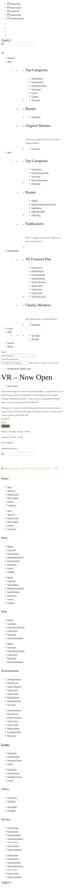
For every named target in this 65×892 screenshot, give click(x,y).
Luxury (34, 93)
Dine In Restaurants (39, 180)
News (9, 487)
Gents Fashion (37, 78)
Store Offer (35, 335)
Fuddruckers (36, 208)
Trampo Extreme (38, 278)
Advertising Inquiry (15, 839)
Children (35, 96)
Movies (10, 346)
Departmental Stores (15, 557)
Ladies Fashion (37, 82)
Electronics (36, 89)
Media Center (25, 368)
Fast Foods (35, 176)
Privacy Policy (13, 846)
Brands (10, 546)
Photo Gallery (13, 498)
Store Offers (12, 798)
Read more (35, 324)
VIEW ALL (36, 117)
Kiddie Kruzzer (37, 271)
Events (10, 328)
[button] (32, 352)
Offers (9, 332)
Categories (11, 550)
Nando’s (34, 201)
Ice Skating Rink (38, 275)
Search (4, 355)
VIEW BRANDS (38, 211)
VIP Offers (11, 801)
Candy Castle (36, 293)
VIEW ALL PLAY (38, 296)
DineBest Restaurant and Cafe (43, 204)
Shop (9, 61)
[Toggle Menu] (2, 52)
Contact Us (11, 505)
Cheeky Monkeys (38, 282)
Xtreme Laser (36, 285)
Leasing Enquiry (14, 835)
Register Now (12, 831)
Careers (10, 501)
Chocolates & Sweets (40, 173)
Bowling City (37, 267)
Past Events (12, 753)
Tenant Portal (12, 828)
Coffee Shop (36, 169)
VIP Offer (35, 339)
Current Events (13, 757)
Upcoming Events (14, 760)
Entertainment (13, 250)
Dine (9, 152)
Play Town (11, 705)
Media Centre (12, 494)
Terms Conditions (14, 849)
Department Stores (38, 85)
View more (35, 100)
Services (10, 343)
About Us (11, 58)
